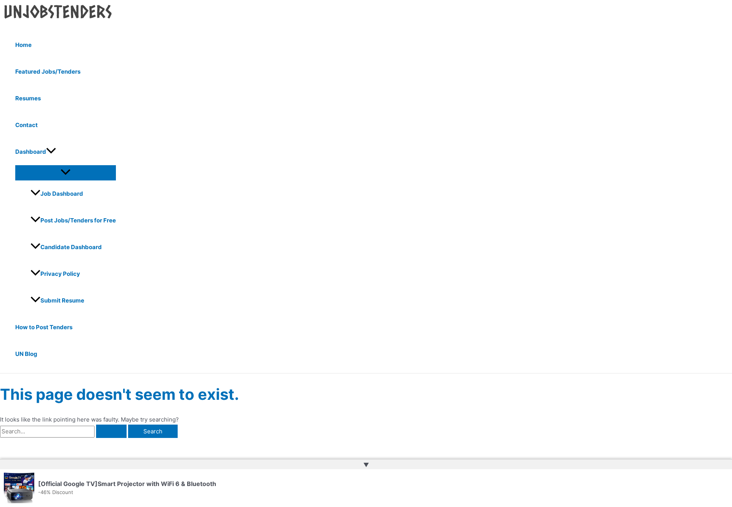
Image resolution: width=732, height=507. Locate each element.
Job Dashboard (61, 193)
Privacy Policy (60, 273)
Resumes (28, 98)
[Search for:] (64, 431)
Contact (26, 125)
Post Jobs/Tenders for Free (78, 220)
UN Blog (26, 353)
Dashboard (30, 151)
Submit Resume (62, 300)
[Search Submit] (111, 431)
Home (23, 44)
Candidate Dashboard (71, 247)
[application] (51, 151)
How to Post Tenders (43, 327)
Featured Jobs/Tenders (47, 71)
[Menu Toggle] (65, 172)
